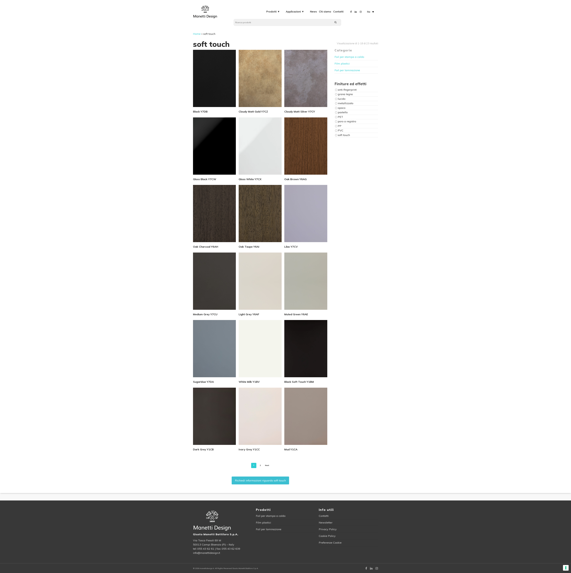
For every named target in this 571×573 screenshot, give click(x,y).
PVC (340, 130)
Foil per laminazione (347, 70)
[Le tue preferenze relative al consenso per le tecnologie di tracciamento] (566, 568)
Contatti (338, 11)
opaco (341, 108)
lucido (341, 98)
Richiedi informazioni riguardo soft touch (260, 480)
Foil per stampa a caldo (349, 57)
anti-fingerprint (347, 89)
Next (267, 465)
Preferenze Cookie (330, 542)
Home (197, 34)
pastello (343, 112)
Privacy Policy (328, 529)
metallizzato (345, 103)
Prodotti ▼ (273, 11)
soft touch (344, 135)
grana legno (345, 94)
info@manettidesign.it (206, 553)
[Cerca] (336, 22)
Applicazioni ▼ (295, 11)
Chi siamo (325, 11)
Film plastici (342, 63)
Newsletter (325, 522)
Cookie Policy (327, 536)
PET (340, 117)
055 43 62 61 (205, 548)
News (313, 11)
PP (339, 126)
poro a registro (347, 121)
